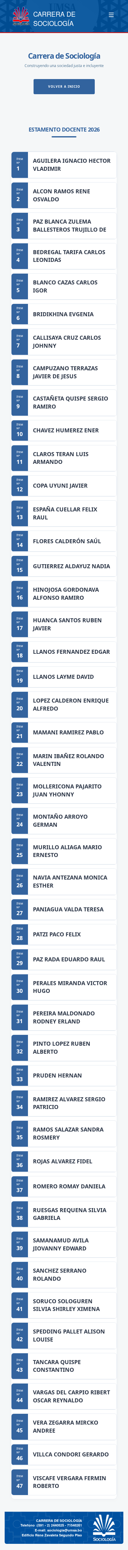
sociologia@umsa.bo (64, 1530)
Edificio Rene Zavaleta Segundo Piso (52, 1535)
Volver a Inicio (64, 86)
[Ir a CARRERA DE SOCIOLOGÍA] (21, 16)
